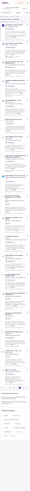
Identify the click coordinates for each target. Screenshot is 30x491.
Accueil (19, 432)
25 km (23, 8)
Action (6, 427)
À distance (7, 423)
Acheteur (18, 423)
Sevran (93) (12, 16)
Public (6, 415)
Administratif (8, 432)
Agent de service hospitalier (12, 419)
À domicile (16, 415)
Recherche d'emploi (5, 16)
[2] (20, 388)
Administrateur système (20, 427)
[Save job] (27, 24)
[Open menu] (27, 3)
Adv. (6, 436)
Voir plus (14, 37)
